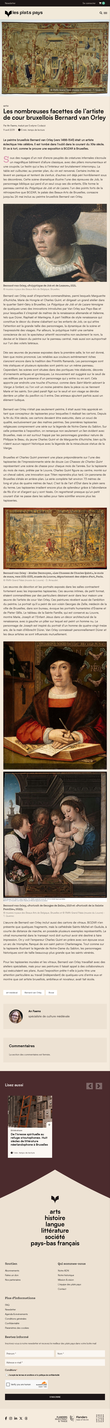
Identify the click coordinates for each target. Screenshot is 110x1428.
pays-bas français (55, 1243)
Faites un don (11, 1275)
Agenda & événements (16, 1314)
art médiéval (11, 992)
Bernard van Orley (33, 992)
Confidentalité (12, 1323)
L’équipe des (69, 1284)
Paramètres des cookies (17, 1327)
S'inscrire (55, 1397)
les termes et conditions (25, 1375)
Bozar (51, 992)
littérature (55, 1230)
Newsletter (10, 3)
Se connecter (89, 3)
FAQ (7, 1304)
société (55, 1236)
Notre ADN (63, 1270)
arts (55, 1211)
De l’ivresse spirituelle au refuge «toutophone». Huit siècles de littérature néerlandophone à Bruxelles (29, 1139)
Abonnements (12, 1270)
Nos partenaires (13, 1279)
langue (55, 1224)
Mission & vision (66, 1279)
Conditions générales (15, 1318)
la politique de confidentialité (48, 1375)
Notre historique (66, 1275)
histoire (55, 1217)
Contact (62, 1289)
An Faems (12, 125)
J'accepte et (33, 1375)
